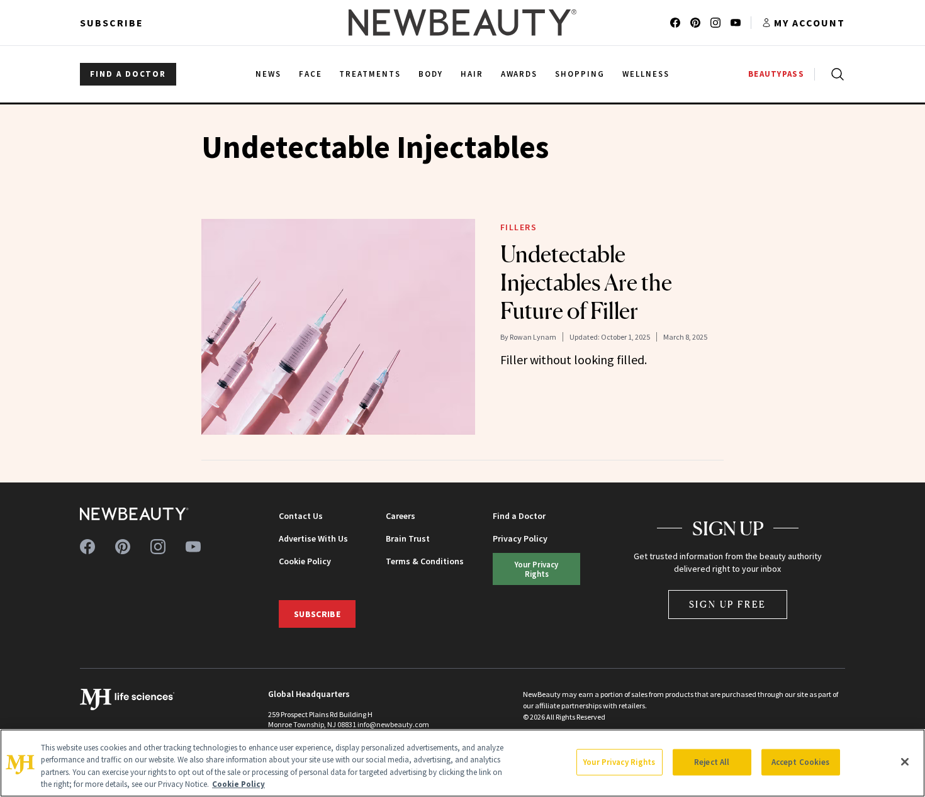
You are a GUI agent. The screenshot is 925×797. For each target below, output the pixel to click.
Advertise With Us (313, 538)
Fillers (518, 227)
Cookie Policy (305, 561)
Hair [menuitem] (472, 74)
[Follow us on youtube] (736, 23)
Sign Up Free (728, 604)
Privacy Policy (520, 538)
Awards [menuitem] (519, 74)
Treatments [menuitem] (370, 74)
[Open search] (835, 74)
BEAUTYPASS (776, 74)
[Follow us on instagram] (715, 23)
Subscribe (111, 22)
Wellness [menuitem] (646, 74)
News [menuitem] (268, 74)
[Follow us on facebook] (675, 23)
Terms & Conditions (425, 561)
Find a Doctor (519, 515)
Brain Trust (408, 538)
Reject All (711, 762)
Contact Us (301, 515)
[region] (462, 763)
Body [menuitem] (430, 74)
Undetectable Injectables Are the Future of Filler (586, 282)
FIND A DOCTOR (128, 74)
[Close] (905, 762)
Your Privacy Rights (536, 569)
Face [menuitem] (310, 74)
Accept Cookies (800, 762)
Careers (400, 515)
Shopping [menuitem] (580, 74)
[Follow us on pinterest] (695, 23)
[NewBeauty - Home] (462, 22)
